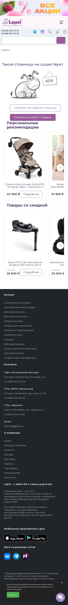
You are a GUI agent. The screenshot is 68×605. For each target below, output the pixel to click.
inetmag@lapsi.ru (14, 426)
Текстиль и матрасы (16, 316)
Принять (13, 595)
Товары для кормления (17, 325)
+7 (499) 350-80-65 (14, 398)
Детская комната (14, 312)
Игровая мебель (14, 353)
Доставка (9, 459)
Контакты (9, 477)
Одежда (9, 339)
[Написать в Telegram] (35, 32)
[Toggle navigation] (61, 22)
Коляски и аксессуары (17, 302)
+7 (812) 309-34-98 (14, 414)
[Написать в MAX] (42, 32)
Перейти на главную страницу (35, 107)
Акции (7, 440)
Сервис (8, 463)
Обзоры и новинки (15, 445)
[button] (63, 32)
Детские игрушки (14, 344)
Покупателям (12, 473)
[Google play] (36, 537)
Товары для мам (13, 321)
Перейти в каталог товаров (32, 117)
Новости (9, 450)
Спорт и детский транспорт (20, 348)
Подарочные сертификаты (20, 357)
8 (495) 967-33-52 (10, 33)
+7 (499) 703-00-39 (14, 381)
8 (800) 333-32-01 (10, 31)
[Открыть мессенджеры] (60, 597)
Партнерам (11, 468)
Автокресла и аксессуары (19, 307)
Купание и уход (13, 334)
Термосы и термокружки (19, 330)
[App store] (14, 537)
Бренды (8, 454)
